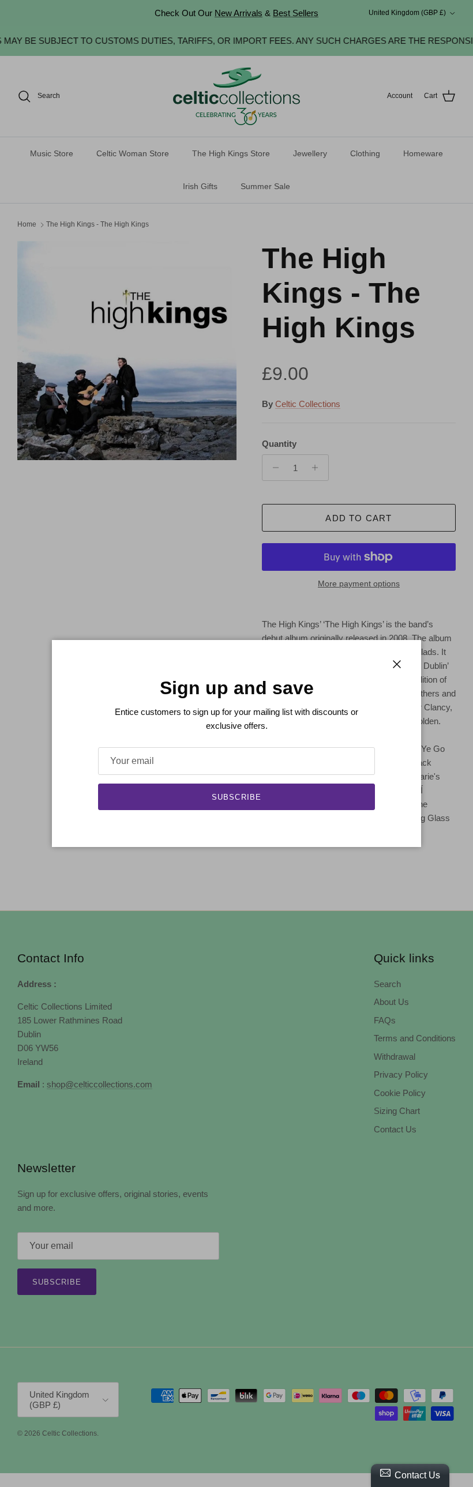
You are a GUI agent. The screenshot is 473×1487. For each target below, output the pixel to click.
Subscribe (236, 797)
